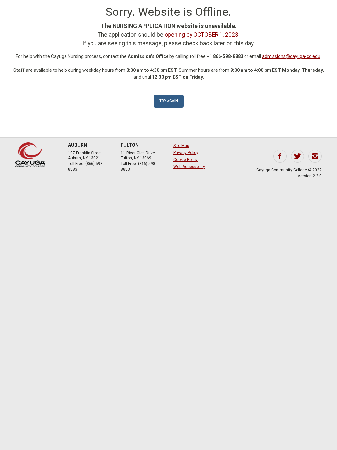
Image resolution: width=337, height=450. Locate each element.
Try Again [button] (168, 101)
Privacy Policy (185, 152)
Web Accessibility (189, 166)
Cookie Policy (185, 159)
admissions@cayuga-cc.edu (291, 56)
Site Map (181, 145)
